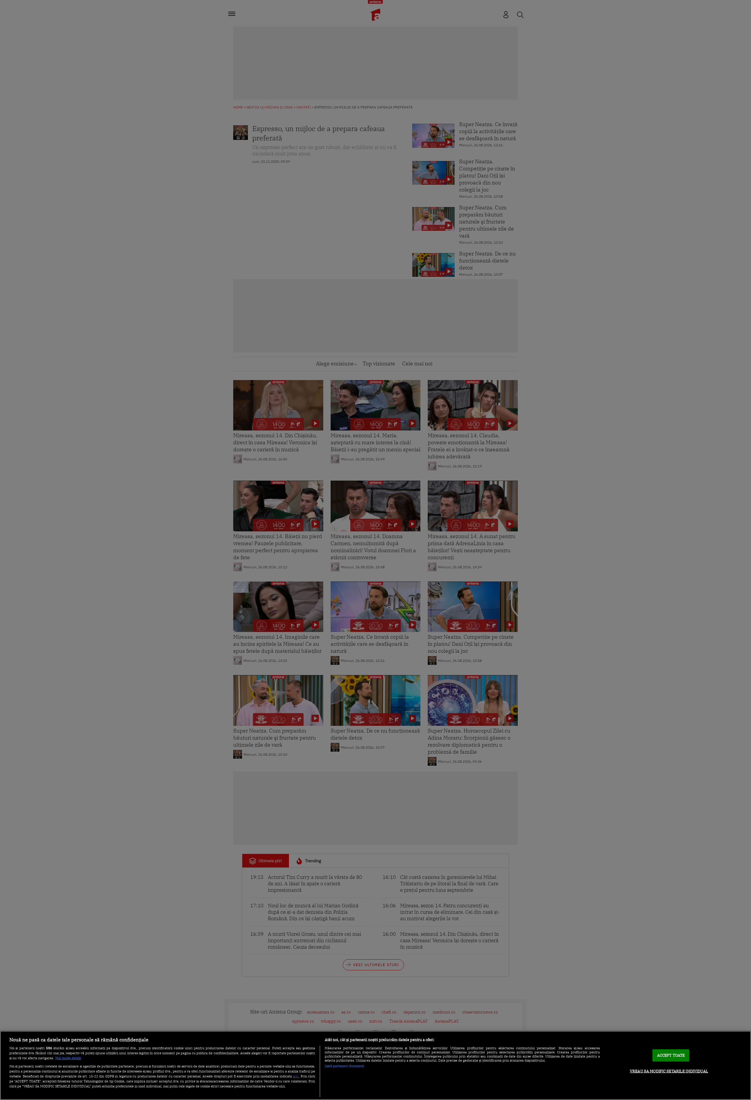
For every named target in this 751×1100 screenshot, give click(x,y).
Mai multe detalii (68, 1058)
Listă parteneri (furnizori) (344, 1066)
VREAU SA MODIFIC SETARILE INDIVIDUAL (669, 1071)
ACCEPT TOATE (671, 1055)
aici (296, 1076)
